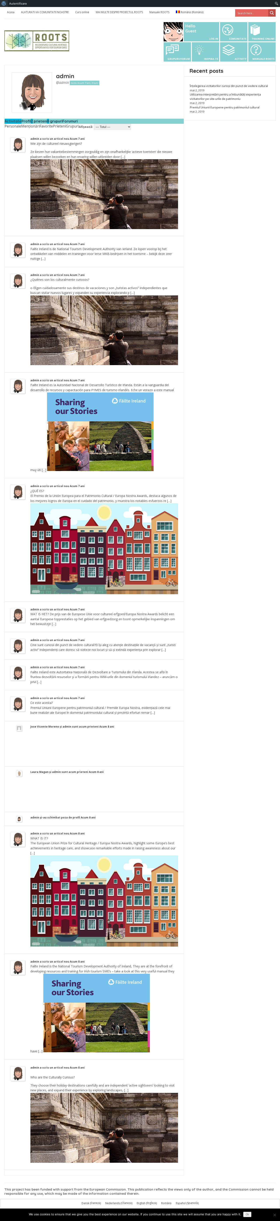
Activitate (13, 121)
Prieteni (59, 126)
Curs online (82, 12)
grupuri (54, 121)
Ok (247, 1214)
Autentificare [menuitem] (18, 3)
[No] (274, 1215)
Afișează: (86, 127)
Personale (13, 126)
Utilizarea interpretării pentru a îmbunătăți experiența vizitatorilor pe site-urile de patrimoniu (225, 96)
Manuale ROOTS (159, 12)
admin (65, 76)
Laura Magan (39, 772)
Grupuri (72, 126)
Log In (213, 38)
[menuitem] (4, 3)
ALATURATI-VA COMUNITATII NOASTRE (45, 12)
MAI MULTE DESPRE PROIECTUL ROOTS (119, 12)
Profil (26, 121)
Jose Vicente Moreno (44, 726)
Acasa (10, 12)
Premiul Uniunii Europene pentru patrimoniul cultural (224, 107)
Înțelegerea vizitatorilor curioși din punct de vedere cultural (229, 86)
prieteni (39, 121)
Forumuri (70, 121)
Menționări (30, 126)
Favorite (46, 126)
